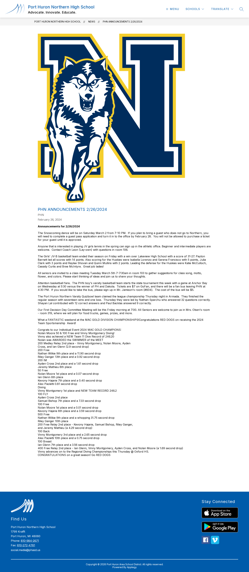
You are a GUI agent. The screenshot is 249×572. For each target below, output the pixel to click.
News (91, 21)
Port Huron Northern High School (57, 21)
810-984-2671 (30, 540)
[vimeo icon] (215, 543)
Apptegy (132, 567)
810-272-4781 (26, 545)
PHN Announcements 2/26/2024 (122, 21)
